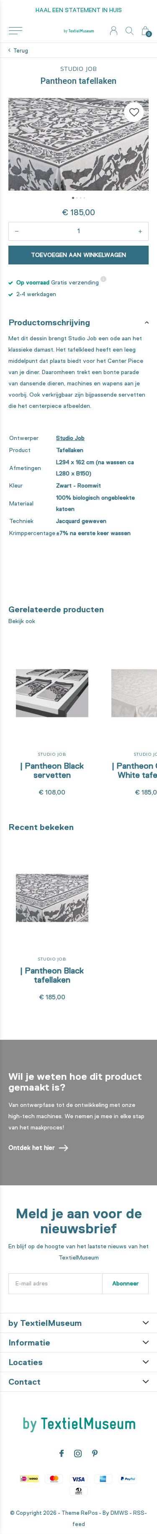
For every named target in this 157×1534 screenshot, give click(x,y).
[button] (15, 31)
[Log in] (113, 30)
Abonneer (125, 1283)
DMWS (119, 1513)
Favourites (134, 112)
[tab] (78, 322)
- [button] (16, 231)
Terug (20, 51)
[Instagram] (78, 1453)
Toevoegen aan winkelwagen (78, 254)
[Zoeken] (130, 30)
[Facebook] (61, 1453)
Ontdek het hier (31, 1147)
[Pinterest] (95, 1453)
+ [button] (140, 231)
